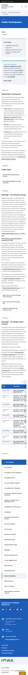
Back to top (5, 90)
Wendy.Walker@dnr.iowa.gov (10, 233)
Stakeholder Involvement (12, 45)
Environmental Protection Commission (13, 353)
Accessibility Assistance (8, 650)
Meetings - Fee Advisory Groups (14, 49)
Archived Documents (7, 653)
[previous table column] (22, 382)
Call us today (7, 80)
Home (4, 12)
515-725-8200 (18, 70)
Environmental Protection (14, 12)
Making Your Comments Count (12, 118)
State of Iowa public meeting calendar (14, 158)
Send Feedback (5, 667)
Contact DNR (5, 645)
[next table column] (25, 382)
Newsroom (4, 647)
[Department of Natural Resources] (5, 5)
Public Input (9, 47)
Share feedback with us (12, 639)
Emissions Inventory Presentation (19, 425)
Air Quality (5, 14)
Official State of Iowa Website (7, 1)
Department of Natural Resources (7, 7)
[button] (22, 673)
